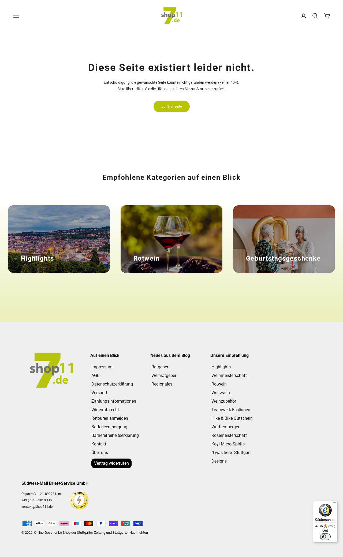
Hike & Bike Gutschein (232, 418)
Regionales (161, 384)
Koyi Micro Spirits (228, 444)
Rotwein (219, 384)
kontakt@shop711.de (37, 507)
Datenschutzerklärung (112, 384)
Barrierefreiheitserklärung (115, 435)
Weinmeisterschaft (229, 375)
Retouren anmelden (109, 418)
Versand (99, 392)
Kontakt (98, 444)
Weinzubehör (223, 401)
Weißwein (220, 392)
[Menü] (334, 504)
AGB (95, 375)
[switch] (325, 536)
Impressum (102, 366)
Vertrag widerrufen (111, 463)
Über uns (99, 452)
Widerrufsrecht (105, 409)
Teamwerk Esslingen (230, 409)
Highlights (221, 366)
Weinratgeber (163, 375)
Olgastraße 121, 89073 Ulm (41, 494)
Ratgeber (159, 366)
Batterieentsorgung (109, 426)
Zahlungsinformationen (113, 401)
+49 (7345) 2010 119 (36, 500)
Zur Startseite (171, 106)
